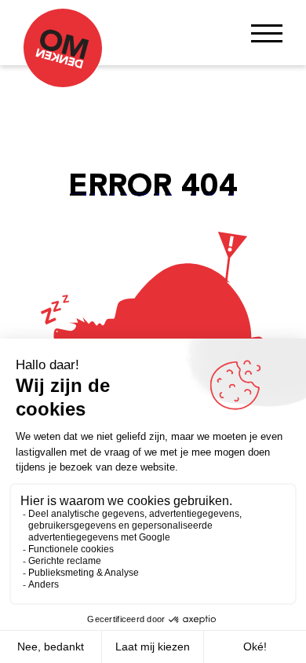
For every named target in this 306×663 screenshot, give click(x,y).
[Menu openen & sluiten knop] (266, 32)
